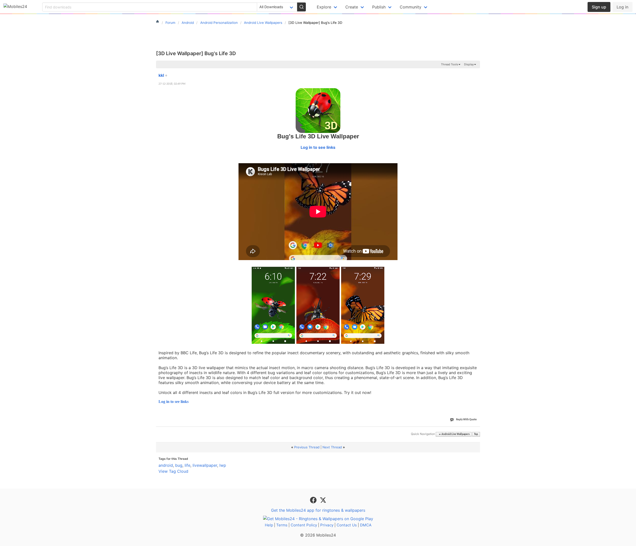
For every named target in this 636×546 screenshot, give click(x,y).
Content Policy (304, 525)
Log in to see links (318, 147)
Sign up (599, 6)
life (187, 465)
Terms (281, 525)
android (166, 465)
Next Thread (332, 447)
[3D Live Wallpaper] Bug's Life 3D (196, 53)
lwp (222, 465)
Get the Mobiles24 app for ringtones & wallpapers (318, 510)
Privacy (326, 525)
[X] (323, 499)
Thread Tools (449, 64)
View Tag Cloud (173, 471)
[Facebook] (314, 499)
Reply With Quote (466, 419)
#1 (476, 72)
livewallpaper (205, 465)
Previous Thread (306, 447)
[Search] (301, 6)
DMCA (365, 525)
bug (178, 465)
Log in (622, 6)
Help (269, 525)
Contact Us (347, 525)
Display (469, 64)
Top (476, 434)
